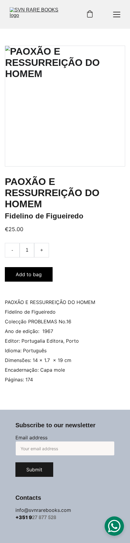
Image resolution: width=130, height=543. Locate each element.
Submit (34, 470)
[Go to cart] (90, 14)
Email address (31, 438)
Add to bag (29, 274)
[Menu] (116, 14)
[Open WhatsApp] (114, 526)
